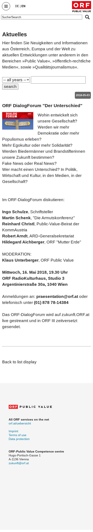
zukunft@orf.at (19, 463)
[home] (30, 408)
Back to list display (19, 362)
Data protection (19, 439)
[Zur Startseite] (81, 6)
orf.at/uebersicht (20, 423)
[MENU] (5, 6)
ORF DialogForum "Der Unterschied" (42, 105)
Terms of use (17, 435)
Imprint (13, 431)
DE (17, 6)
